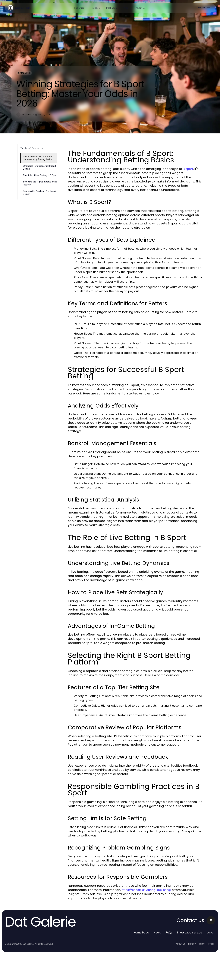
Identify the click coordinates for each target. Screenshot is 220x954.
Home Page (141, 932)
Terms (202, 943)
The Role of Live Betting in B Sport (40, 175)
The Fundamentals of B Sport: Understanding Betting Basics (37, 158)
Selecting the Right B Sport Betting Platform (40, 183)
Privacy (192, 943)
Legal (211, 943)
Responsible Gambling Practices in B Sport (40, 192)
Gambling (24, 73)
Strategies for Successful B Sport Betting (39, 167)
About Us (180, 943)
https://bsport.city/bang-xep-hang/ (146, 890)
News (157, 932)
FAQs (169, 932)
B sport (188, 169)
